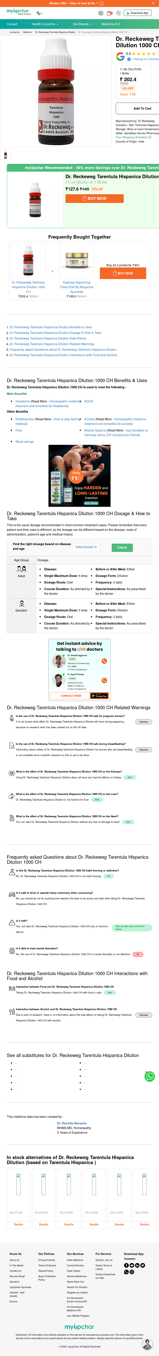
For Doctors (103, 1253)
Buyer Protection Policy (47, 1277)
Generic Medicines (77, 1276)
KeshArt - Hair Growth (17, 1294)
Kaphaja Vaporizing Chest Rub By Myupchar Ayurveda (76, 287)
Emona (13, 1301)
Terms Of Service (47, 1265)
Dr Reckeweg (146, 121)
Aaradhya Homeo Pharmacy (141, 133)
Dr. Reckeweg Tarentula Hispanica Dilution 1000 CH (28, 287)
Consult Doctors (75, 1265)
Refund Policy (45, 1270)
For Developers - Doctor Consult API (77, 1299)
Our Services (75, 1253)
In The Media (16, 1265)
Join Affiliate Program (78, 1315)
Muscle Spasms (95, 430)
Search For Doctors (77, 1287)
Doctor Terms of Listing (104, 1267)
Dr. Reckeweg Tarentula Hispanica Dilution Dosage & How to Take (55, 332)
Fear (19, 430)
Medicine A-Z (111, 24)
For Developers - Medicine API (76, 1308)
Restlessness (25, 419)
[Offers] (101, 12)
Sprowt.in (15, 1281)
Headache (23, 401)
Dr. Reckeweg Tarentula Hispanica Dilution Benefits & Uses (51, 327)
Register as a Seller (77, 1292)
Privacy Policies (46, 1259)
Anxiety (89, 419)
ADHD (88, 401)
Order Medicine (75, 1259)
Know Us (16, 1253)
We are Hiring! (17, 1276)
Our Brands (81, 24)
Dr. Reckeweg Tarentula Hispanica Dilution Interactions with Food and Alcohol (63, 355)
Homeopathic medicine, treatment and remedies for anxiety (115, 421)
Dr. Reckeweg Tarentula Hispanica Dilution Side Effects (48, 338)
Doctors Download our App (105, 1276)
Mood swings (25, 441)
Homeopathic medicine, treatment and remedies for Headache (49, 403)
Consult (12, 24)
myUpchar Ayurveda (20, 1287)
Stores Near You (75, 1281)
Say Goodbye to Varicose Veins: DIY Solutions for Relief (116, 432)
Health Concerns (43, 24)
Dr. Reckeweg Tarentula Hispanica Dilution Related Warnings (52, 344)
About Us (14, 1259)
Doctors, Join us (104, 1259)
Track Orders (73, 1270)
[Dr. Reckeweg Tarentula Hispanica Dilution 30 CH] (35, 200)
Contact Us (15, 1270)
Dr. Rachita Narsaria (71, 1123)
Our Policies (46, 1253)
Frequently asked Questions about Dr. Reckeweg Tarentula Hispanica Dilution (63, 349)
